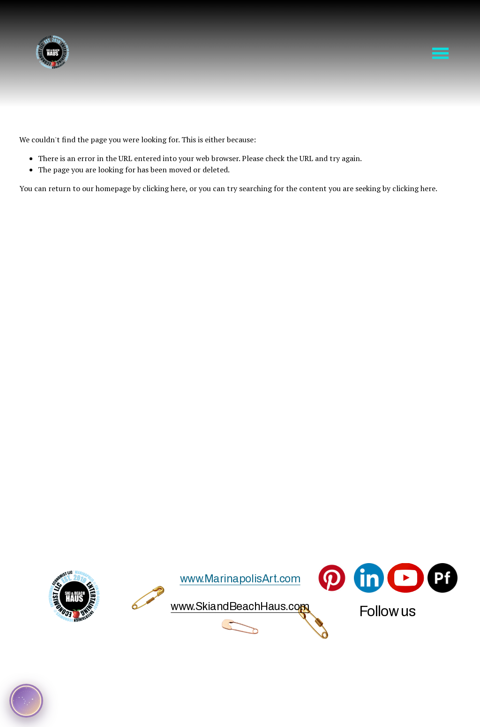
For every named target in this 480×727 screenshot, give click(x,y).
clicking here (164, 188)
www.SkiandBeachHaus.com (240, 606)
